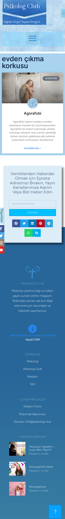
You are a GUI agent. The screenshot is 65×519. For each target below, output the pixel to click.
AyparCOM (32, 339)
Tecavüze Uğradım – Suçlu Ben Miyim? (42, 448)
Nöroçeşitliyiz (37, 486)
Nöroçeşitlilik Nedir (41, 466)
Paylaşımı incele (38, 453)
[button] (32, 38)
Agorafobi (32, 113)
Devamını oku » (32, 148)
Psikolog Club (22, 6)
